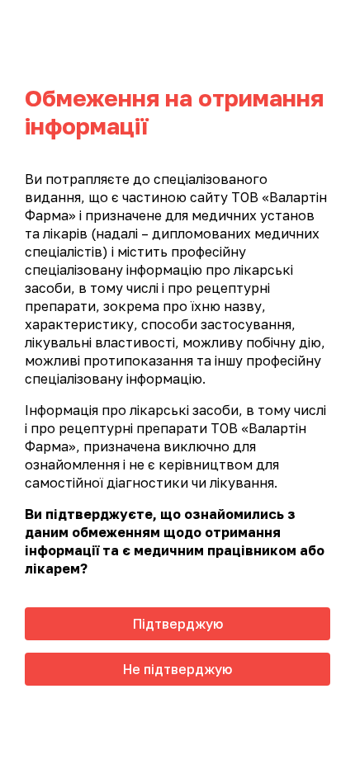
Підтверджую (178, 624)
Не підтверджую (177, 669)
